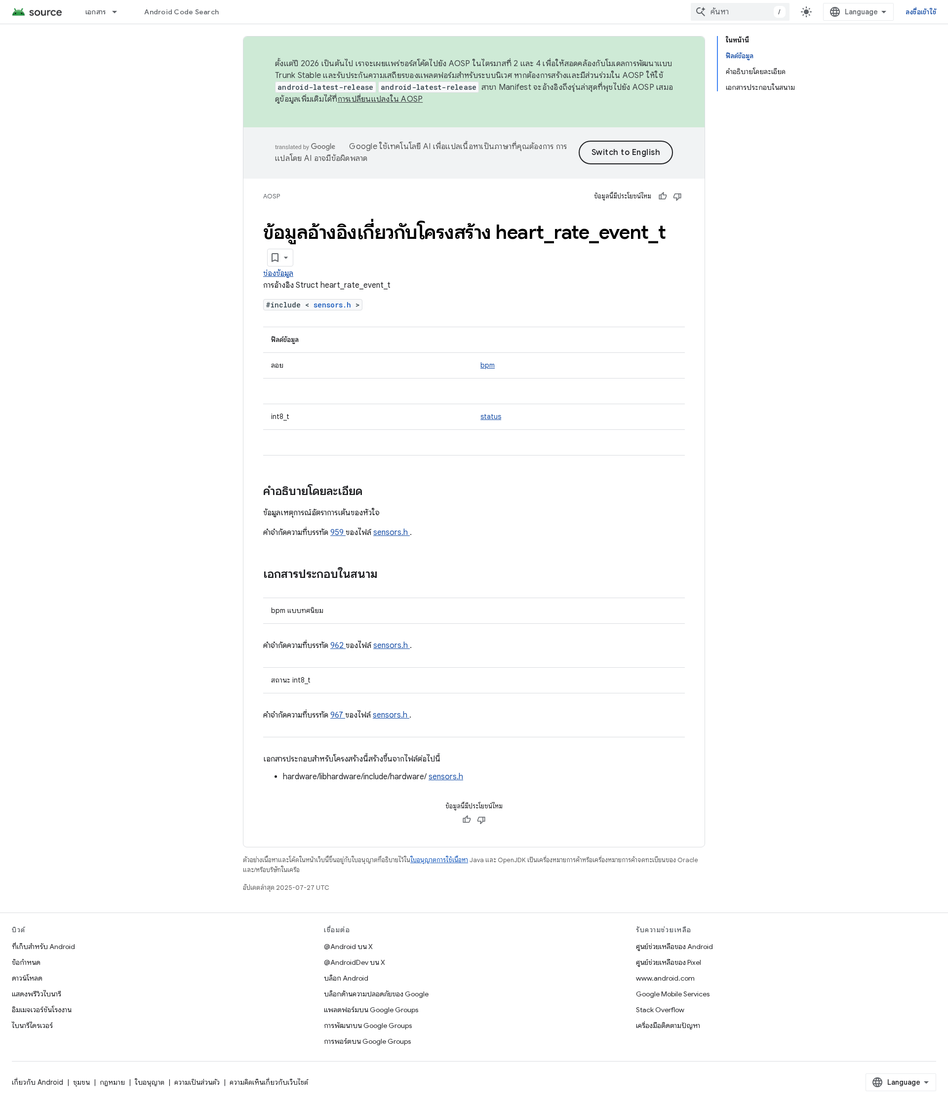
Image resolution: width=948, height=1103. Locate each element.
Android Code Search (181, 11)
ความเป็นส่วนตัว (197, 1082)
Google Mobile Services (673, 993)
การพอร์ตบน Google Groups (367, 1041)
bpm (487, 365)
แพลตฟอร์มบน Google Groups (371, 1009)
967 (337, 715)
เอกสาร (95, 11)
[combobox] (740, 12)
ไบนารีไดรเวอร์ (32, 1025)
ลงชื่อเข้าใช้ (921, 11)
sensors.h (335, 304)
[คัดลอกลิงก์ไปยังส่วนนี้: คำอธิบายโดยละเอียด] (375, 492)
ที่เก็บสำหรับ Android (43, 946)
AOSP (271, 196)
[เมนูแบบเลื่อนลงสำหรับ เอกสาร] (119, 12)
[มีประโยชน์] (662, 196)
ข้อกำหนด (26, 962)
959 (338, 532)
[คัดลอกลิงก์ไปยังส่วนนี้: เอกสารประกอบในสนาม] (390, 575)
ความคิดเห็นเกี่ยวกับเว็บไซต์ (269, 1082)
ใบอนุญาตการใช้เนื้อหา (439, 860)
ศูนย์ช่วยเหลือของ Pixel (668, 962)
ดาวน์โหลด (27, 978)
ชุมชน (81, 1082)
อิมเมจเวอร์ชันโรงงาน (42, 1009)
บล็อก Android (346, 978)
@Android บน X (348, 946)
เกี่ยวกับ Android (37, 1082)
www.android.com (665, 978)
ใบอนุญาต (149, 1082)
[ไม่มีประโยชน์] (677, 196)
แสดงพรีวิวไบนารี (36, 993)
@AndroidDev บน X (354, 962)
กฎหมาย (112, 1082)
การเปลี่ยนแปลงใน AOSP (380, 99)
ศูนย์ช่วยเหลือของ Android (674, 946)
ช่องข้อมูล (278, 273)
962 (338, 645)
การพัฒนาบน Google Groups (368, 1025)
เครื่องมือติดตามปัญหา (668, 1025)
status (490, 416)
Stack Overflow (660, 1009)
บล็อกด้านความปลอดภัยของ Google (376, 993)
